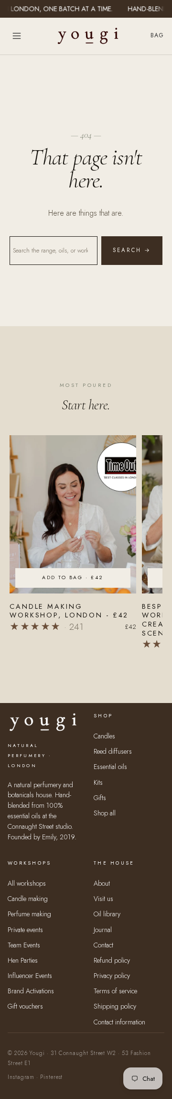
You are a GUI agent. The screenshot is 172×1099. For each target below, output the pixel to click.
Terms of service (115, 991)
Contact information (119, 1022)
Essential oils (110, 766)
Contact (103, 945)
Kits (98, 782)
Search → (132, 250)
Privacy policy (112, 975)
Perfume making (29, 914)
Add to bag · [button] (73, 577)
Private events (25, 929)
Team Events (24, 945)
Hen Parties (23, 960)
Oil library (107, 914)
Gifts (100, 797)
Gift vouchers (25, 1006)
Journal (103, 929)
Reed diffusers (113, 751)
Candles (104, 736)
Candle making (28, 898)
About (102, 883)
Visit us (103, 898)
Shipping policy (115, 1006)
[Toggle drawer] (17, 36)
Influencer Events (30, 975)
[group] (73, 542)
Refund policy (112, 960)
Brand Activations (31, 991)
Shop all (105, 813)
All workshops (27, 883)
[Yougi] (88, 35)
